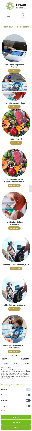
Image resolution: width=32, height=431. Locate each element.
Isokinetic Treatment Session (14, 305)
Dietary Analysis (16, 139)
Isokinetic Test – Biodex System (16, 265)
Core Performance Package (14, 103)
